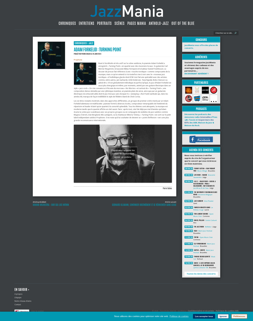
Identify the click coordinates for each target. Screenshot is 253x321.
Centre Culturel (211, 220)
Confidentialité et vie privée (201, 311)
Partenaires (201, 82)
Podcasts (201, 109)
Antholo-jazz (159, 23)
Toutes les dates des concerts (201, 274)
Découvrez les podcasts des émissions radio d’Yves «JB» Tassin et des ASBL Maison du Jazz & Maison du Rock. (200, 120)
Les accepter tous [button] (204, 316)
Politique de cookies (179, 316)
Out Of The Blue (182, 23)
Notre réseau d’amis (22, 301)
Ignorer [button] (223, 316)
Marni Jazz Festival (205, 231)
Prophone (78, 60)
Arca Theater (208, 201)
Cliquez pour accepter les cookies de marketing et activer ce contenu (123, 153)
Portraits (104, 23)
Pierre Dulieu (86, 54)
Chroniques (67, 23)
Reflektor (208, 227)
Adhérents (201, 57)
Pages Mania (136, 23)
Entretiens (86, 23)
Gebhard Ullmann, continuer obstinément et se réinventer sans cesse (144, 205)
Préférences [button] (239, 316)
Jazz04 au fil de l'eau (201, 188)
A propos (18, 294)
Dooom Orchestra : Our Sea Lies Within (51, 205)
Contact (17, 304)
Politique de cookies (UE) (227, 311)
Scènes (119, 23)
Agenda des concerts (201, 150)
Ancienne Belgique (205, 195)
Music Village (202, 171)
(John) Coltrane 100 (200, 268)
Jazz (91, 43)
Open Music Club (206, 237)
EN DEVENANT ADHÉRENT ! (196, 74)
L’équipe (17, 297)
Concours (201, 40)
